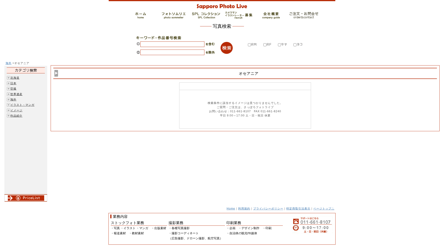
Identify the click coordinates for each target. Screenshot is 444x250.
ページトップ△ (323, 208)
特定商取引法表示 (298, 208)
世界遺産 (16, 94)
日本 (13, 83)
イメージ (16, 110)
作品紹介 (16, 115)
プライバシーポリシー (268, 208)
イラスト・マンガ (22, 104)
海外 (9, 63)
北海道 (14, 77)
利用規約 (244, 208)
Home (231, 208)
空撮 (13, 88)
